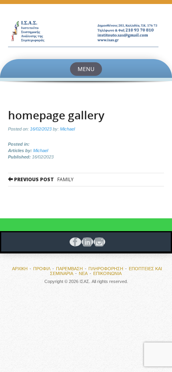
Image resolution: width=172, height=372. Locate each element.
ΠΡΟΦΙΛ (41, 268)
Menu (86, 69)
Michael (67, 129)
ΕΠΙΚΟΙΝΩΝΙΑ (107, 273)
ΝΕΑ (83, 273)
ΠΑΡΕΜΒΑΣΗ (69, 268)
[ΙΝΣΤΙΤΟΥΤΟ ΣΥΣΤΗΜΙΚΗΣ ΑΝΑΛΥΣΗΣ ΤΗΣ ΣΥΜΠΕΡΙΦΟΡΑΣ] (86, 31)
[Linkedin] (86, 241)
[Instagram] (98, 241)
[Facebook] (74, 241)
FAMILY (43, 179)
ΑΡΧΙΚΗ (20, 268)
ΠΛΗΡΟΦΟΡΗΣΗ (105, 268)
